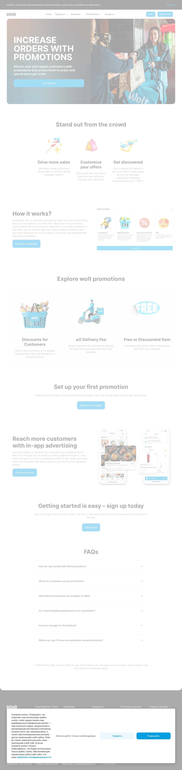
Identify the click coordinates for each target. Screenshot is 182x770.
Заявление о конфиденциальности (34, 757)
